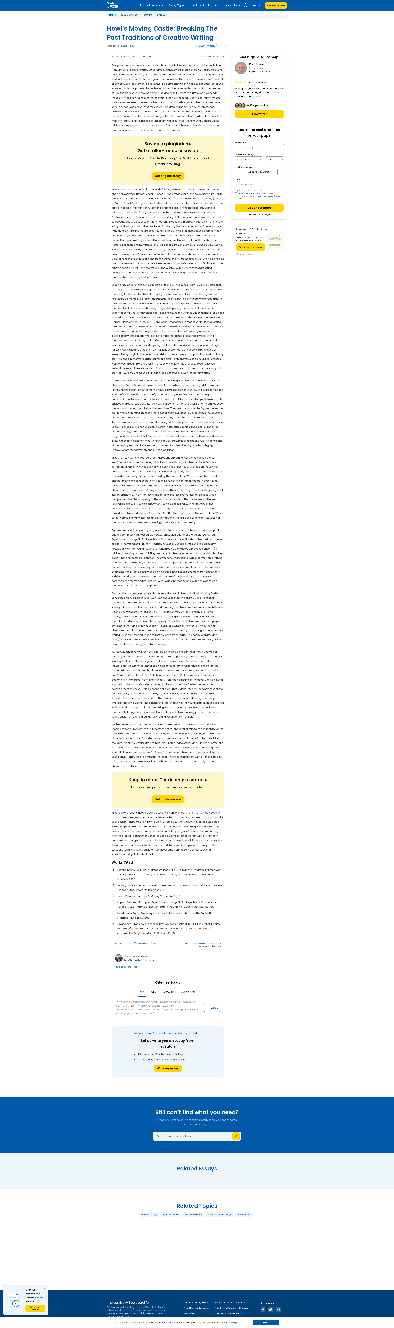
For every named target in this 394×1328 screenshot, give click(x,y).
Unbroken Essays (170, 1214)
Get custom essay (168, 799)
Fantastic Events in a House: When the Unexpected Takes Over (201, 945)
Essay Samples (128, 14)
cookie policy (235, 1322)
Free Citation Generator (196, 1308)
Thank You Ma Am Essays (219, 1214)
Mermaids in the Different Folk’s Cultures (135, 943)
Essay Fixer (189, 1313)
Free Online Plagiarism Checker (231, 1308)
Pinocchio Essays (149, 1214)
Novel (133, 45)
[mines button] (238, 172)
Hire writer (259, 114)
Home (112, 14)
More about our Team (127, 966)
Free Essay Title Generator (229, 1313)
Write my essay (168, 1068)
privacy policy (262, 193)
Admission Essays (205, 5)
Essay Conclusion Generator (230, 1302)
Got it (266, 1322)
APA (142, 992)
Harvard (168, 992)
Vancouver (188, 992)
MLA (153, 992)
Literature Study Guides (196, 1302)
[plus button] (280, 172)
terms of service (245, 193)
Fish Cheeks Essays (193, 1214)
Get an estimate (259, 208)
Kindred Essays (244, 1214)
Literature (146, 14)
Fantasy (160, 14)
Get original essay (168, 176)
